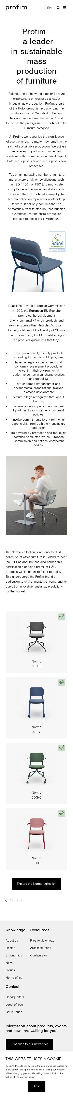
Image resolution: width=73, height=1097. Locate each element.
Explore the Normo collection (36, 884)
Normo (15, 118)
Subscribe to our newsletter (29, 1044)
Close (37, 1086)
